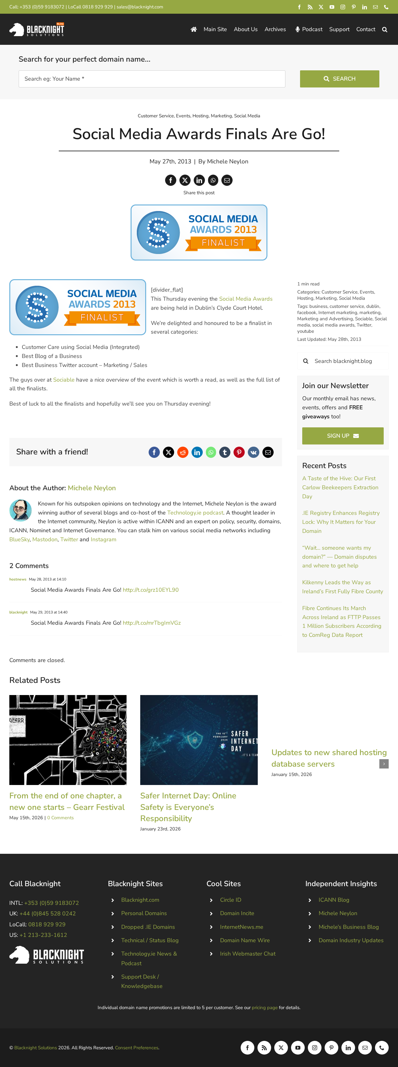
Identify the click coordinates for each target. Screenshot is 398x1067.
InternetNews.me (241, 927)
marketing (370, 312)
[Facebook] (171, 180)
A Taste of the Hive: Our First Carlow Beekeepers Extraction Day (340, 487)
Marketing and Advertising (325, 319)
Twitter (69, 539)
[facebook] (299, 7)
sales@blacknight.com (140, 7)
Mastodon (45, 539)
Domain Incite (237, 913)
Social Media (247, 116)
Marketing (221, 116)
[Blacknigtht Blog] (193, 29)
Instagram (103, 539)
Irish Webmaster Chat (247, 953)
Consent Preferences (136, 1048)
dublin (372, 306)
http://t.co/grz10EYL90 (151, 590)
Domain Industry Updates (351, 940)
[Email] (227, 180)
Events (183, 116)
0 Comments (60, 818)
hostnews (17, 579)
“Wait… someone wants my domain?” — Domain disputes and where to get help (339, 557)
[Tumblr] (225, 452)
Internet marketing (337, 312)
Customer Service (156, 116)
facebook (306, 312)
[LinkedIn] (199, 180)
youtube (305, 331)
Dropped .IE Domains (148, 927)
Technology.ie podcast (195, 512)
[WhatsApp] (213, 180)
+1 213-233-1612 (43, 935)
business (318, 306)
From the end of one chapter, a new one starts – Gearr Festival (68, 740)
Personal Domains (144, 913)
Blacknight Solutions (35, 1048)
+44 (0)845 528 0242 (48, 913)
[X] (185, 180)
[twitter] (321, 7)
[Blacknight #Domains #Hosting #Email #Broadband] (46, 948)
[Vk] (253, 452)
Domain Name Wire (245, 940)
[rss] (310, 7)
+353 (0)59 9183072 (42, 7)
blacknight (18, 612)
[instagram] (342, 7)
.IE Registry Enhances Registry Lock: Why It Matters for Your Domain (341, 522)
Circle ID (230, 900)
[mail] (375, 7)
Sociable (64, 379)
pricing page (265, 1007)
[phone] (386, 7)
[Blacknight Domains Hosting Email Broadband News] (36, 25)
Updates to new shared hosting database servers (329, 758)
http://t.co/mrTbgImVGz (152, 623)
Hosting (200, 116)
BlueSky (19, 539)
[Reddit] (183, 452)
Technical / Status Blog (150, 940)
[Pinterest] (239, 452)
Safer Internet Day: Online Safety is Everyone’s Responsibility (199, 740)
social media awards (333, 325)
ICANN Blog (334, 900)
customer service (347, 306)
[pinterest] (353, 7)
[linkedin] (364, 7)
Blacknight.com (140, 900)
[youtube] (332, 7)
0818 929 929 (97, 7)
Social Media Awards (246, 299)
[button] (385, 29)
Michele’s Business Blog (349, 927)
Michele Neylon (227, 161)
